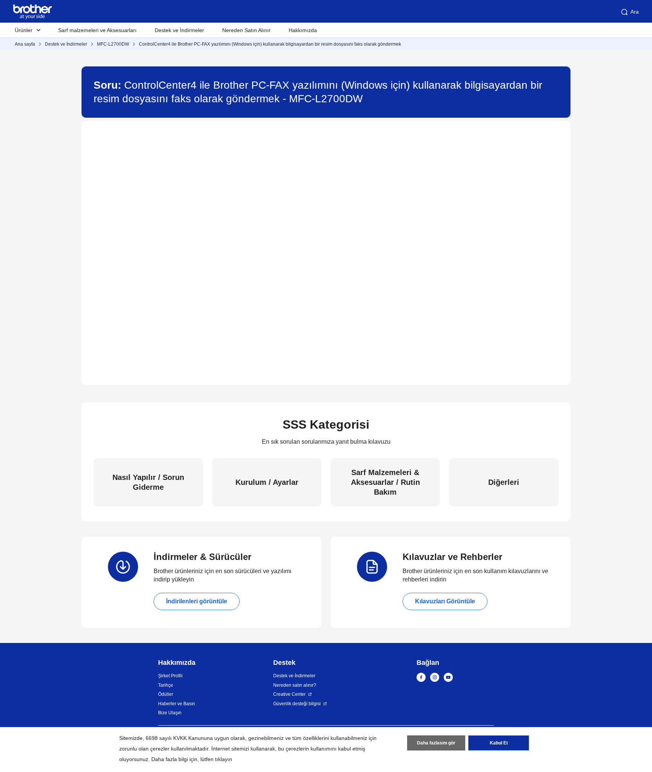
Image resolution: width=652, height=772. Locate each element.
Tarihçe (165, 685)
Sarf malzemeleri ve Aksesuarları (97, 30)
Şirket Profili (170, 675)
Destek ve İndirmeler (179, 30)
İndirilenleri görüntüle (196, 601)
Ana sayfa (25, 44)
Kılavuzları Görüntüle (445, 601)
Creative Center (289, 694)
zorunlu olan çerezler (144, 749)
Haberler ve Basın (176, 703)
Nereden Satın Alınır (246, 30)
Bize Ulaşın (169, 712)
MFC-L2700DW (113, 44)
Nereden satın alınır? (294, 685)
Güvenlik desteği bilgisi (297, 703)
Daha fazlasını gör (436, 743)
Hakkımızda (303, 30)
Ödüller (165, 694)
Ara (634, 12)
